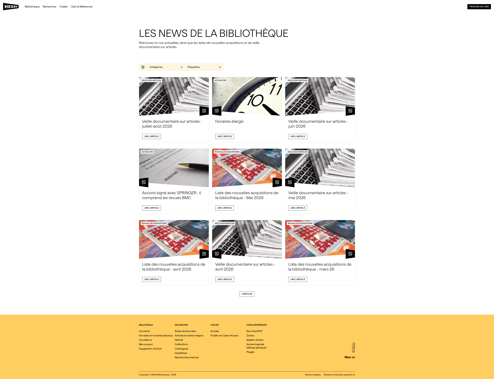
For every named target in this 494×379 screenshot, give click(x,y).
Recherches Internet (187, 357)
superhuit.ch (349, 374)
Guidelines (181, 353)
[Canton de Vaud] (353, 348)
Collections (181, 344)
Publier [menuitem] (64, 6)
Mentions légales (313, 374)
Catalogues (181, 348)
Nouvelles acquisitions (227, 152)
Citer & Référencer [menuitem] (82, 6)
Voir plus (247, 294)
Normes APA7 (254, 331)
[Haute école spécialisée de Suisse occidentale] (350, 357)
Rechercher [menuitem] (49, 6)
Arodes (215, 331)
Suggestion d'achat (150, 348)
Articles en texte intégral (189, 335)
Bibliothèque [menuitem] (32, 6)
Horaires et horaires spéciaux (156, 335)
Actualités (220, 80)
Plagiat (250, 352)
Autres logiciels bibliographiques (256, 346)
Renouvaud (145, 344)
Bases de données (185, 331)
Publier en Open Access (224, 335)
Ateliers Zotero (255, 339)
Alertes (179, 339)
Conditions (145, 339)
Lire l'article (151, 136)
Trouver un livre (479, 6)
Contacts (144, 331)
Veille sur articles (151, 80)
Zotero (250, 335)
